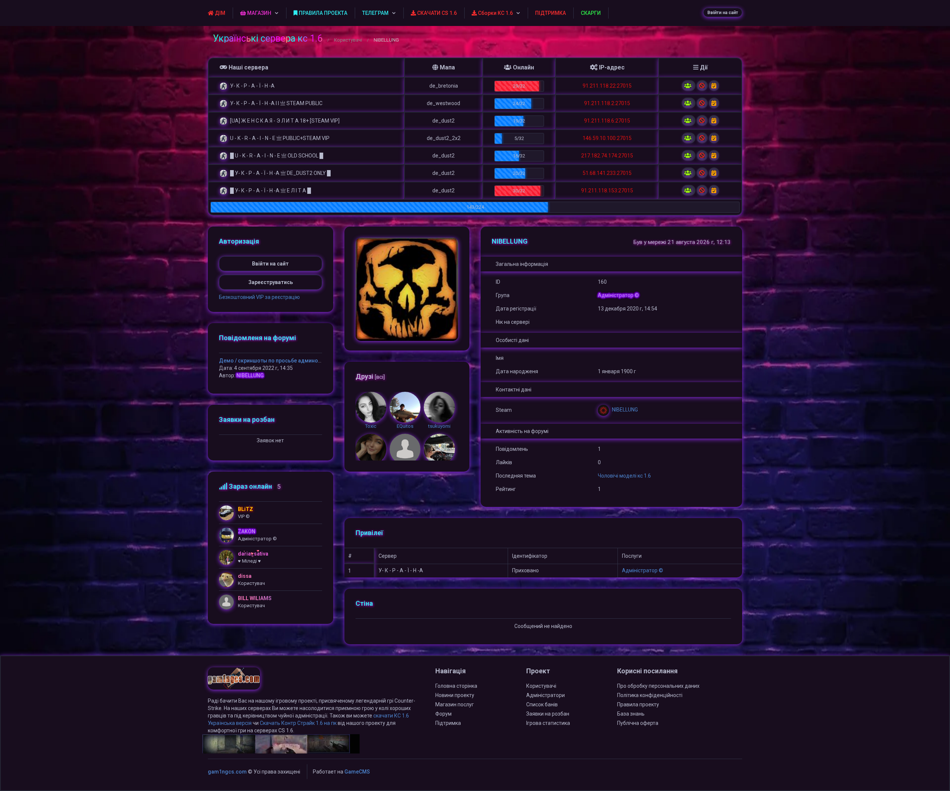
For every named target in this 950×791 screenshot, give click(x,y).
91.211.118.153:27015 (607, 190)
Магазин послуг (454, 704)
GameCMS (357, 772)
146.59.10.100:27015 (607, 138)
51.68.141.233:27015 (607, 173)
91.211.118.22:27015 (607, 86)
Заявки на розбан (547, 714)
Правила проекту (638, 704)
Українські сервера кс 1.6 (267, 38)
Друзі (370, 376)
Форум (443, 714)
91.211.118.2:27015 (607, 103)
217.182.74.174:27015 (607, 156)
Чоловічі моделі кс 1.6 (624, 476)
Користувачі (348, 40)
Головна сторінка (456, 686)
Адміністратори (545, 695)
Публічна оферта (637, 723)
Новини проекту (454, 695)
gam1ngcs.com (227, 772)
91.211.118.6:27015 (607, 121)
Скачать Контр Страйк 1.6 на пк (298, 723)
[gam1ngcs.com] (234, 682)
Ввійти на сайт (722, 12)
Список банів (542, 704)
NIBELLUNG (250, 375)
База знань (631, 714)
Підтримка (448, 723)
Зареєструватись (270, 282)
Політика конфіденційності (649, 695)
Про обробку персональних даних (658, 686)
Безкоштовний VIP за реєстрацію (259, 297)
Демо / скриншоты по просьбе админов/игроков (281, 361)
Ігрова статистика (548, 723)
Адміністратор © (642, 570)
